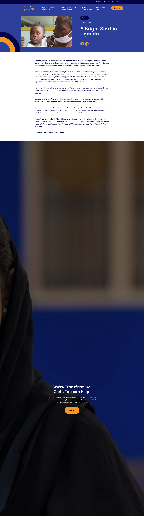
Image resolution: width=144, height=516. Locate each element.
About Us (98, 2)
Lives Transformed (87, 8)
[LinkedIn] (87, 45)
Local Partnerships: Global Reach (68, 8)
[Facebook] (82, 45)
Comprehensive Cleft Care (48, 8)
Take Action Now (100, 8)
